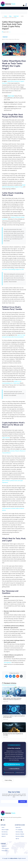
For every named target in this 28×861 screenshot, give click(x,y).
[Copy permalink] (21, 676)
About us (3, 836)
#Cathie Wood (11, 39)
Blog (10, 16)
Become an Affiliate (20, 836)
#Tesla (7, 39)
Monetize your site (9, 772)
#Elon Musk (17, 39)
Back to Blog (8, 780)
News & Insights (5, 829)
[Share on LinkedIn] (14, 676)
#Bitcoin (3, 39)
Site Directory (4, 831)
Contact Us (4, 846)
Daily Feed (16, 16)
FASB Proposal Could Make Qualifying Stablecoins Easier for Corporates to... (12, 699)
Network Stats (5, 834)
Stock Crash (11, 96)
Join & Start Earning (15, 764)
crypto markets (6, 437)
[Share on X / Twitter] (6, 676)
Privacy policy (4, 850)
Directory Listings (19, 831)
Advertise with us (20, 772)
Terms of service (5, 848)
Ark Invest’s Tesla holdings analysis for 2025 (13, 269)
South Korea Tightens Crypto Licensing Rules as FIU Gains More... (14, 716)
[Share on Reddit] (17, 676)
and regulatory (7, 662)
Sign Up (17, 838)
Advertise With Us (14, 768)
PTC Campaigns (19, 829)
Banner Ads (18, 827)
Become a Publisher (20, 834)
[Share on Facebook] (10, 676)
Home (5, 16)
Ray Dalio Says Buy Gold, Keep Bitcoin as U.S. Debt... (13, 734)
